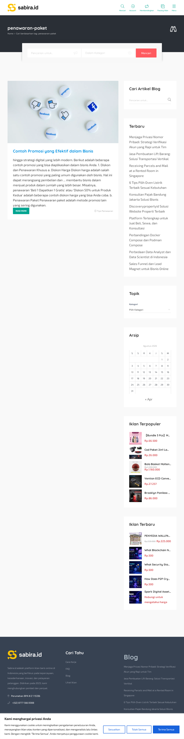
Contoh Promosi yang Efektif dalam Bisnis (53, 151)
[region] (92, 726)
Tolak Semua (139, 729)
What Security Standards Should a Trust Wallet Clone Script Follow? (157, 564)
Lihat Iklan (71, 682)
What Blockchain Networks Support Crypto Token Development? (157, 550)
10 (132, 372)
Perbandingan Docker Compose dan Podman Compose (145, 240)
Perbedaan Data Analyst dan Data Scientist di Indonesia (150, 254)
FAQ (68, 668)
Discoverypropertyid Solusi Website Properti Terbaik (148, 208)
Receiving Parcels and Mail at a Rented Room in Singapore (148, 171)
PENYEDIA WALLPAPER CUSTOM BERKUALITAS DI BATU (157, 535)
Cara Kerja (71, 662)
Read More (21, 211)
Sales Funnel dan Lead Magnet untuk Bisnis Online (149, 266)
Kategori (133, 304)
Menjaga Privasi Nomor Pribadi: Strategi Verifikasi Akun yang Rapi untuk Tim (147, 142)
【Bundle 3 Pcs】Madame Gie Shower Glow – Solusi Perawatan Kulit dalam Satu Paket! (157, 435)
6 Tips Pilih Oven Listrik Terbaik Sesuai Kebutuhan (147, 185)
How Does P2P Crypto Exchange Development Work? (157, 579)
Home (10, 33)
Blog (68, 675)
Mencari (146, 53)
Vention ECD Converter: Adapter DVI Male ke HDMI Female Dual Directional (157, 478)
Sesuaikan (114, 729)
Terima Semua (166, 729)
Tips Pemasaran (105, 211)
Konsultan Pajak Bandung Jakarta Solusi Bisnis (147, 196)
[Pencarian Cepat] (173, 29)
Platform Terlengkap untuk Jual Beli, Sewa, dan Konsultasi (148, 223)
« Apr (148, 399)
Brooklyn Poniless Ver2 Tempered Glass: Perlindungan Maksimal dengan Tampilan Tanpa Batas (157, 493)
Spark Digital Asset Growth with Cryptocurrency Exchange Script (157, 591)
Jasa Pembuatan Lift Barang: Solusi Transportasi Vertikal (150, 156)
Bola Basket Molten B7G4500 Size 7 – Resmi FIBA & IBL (157, 464)
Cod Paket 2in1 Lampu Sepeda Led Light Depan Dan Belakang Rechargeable (157, 449)
